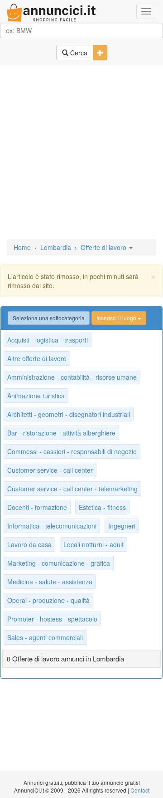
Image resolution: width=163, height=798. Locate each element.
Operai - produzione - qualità (48, 600)
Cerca (77, 52)
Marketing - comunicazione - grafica (58, 563)
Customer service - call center (50, 470)
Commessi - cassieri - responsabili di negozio (72, 451)
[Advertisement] (81, 153)
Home (22, 247)
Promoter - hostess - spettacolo (52, 618)
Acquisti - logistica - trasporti (47, 339)
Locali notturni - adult (93, 544)
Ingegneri (121, 525)
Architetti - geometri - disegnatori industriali (68, 414)
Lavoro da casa (29, 544)
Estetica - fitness (102, 507)
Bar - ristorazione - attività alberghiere (61, 432)
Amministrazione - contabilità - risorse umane (72, 377)
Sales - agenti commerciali (45, 637)
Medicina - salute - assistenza (49, 581)
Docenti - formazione (37, 507)
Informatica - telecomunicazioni (51, 525)
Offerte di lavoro (104, 247)
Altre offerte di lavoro (37, 358)
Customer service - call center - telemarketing (72, 488)
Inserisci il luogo (117, 318)
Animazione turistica (36, 395)
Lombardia (55, 247)
